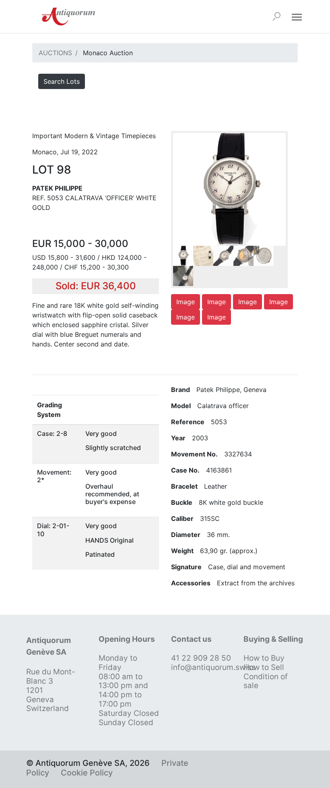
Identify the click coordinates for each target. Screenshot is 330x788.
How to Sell (263, 667)
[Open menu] (296, 16)
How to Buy (264, 658)
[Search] (276, 16)
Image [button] (185, 302)
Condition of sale (265, 681)
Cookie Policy (87, 773)
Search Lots (61, 81)
